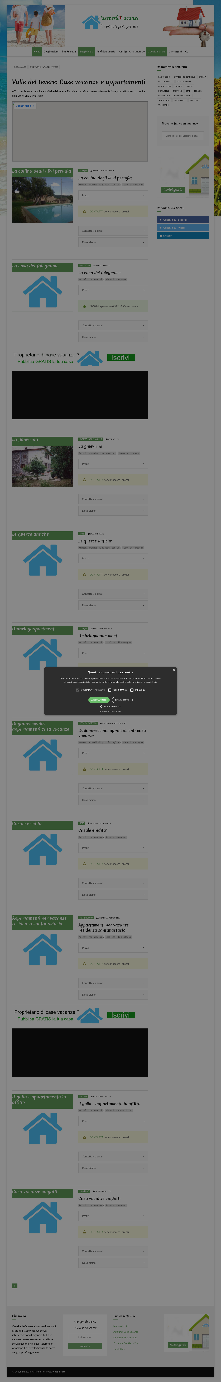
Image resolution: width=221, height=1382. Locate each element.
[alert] (110, 691)
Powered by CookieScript (110, 711)
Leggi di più (151, 682)
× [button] (173, 670)
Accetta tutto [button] (99, 700)
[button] (110, 691)
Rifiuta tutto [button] (122, 700)
